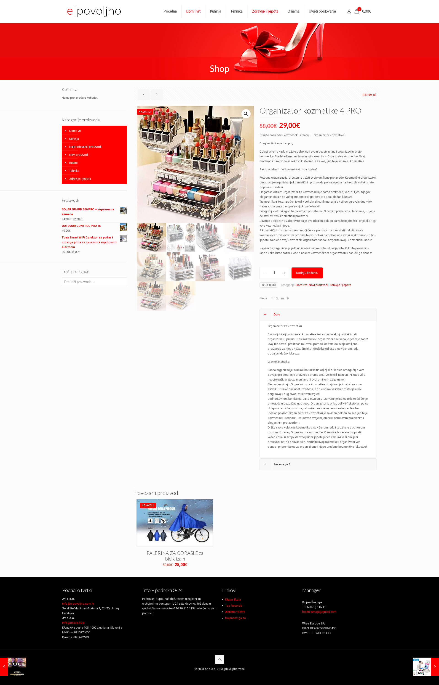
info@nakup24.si (73, 622)
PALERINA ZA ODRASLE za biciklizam (175, 555)
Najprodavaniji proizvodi (85, 146)
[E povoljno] (94, 11)
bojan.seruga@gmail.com (319, 612)
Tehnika (74, 170)
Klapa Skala (233, 599)
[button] (246, 113)
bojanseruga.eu (235, 618)
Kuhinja (74, 138)
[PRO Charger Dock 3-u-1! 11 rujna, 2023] (426, 667)
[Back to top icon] (219, 659)
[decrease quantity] (265, 273)
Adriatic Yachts (235, 612)
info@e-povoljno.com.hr (78, 603)
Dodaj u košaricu (307, 273)
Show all (370, 94)
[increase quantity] (284, 273)
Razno (73, 162)
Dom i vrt (302, 285)
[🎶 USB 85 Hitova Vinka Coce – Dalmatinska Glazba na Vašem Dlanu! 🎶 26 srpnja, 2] (13, 667)
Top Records (233, 605)
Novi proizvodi (318, 285)
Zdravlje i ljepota (340, 285)
